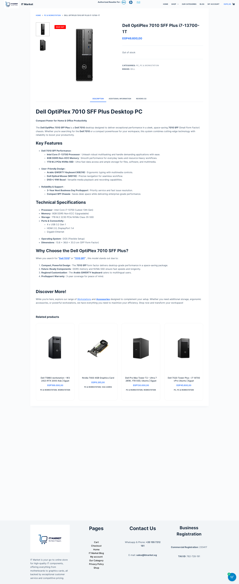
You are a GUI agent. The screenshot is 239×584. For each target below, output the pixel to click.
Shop (173, 4)
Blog (202, 4)
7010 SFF (80, 258)
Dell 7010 (64, 258)
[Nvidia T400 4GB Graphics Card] (98, 348)
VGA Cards (107, 387)
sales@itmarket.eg (146, 555)
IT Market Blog (96, 553)
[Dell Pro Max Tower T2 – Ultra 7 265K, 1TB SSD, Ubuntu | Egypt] (141, 348)
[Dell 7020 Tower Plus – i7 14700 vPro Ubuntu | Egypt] (184, 348)
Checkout (96, 545)
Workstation (64, 390)
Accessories (103, 299)
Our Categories (189, 4)
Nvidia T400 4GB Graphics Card (98, 377)
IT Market (27, 4)
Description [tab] (98, 99)
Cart (96, 542)
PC (137, 65)
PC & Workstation (149, 65)
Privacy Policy (96, 564)
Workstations (84, 299)
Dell (132, 69)
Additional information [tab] (120, 99)
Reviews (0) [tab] (141, 99)
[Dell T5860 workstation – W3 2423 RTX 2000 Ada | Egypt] (55, 348)
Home (165, 4)
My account (213, 4)
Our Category (96, 560)
